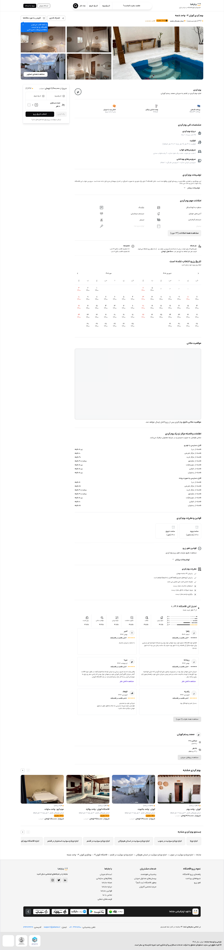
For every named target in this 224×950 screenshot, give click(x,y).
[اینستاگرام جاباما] (52, 880)
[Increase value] (36, 104)
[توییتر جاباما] (58, 880)
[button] (158, 53)
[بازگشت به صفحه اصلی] (28, 911)
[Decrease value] (29, 104)
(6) (192, 21)
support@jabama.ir (52, 927)
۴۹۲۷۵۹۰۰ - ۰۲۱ (75, 927)
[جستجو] (75, 5)
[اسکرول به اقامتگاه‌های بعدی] (23, 770)
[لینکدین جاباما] (65, 880)
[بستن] (23, 24)
